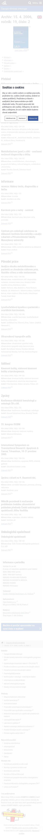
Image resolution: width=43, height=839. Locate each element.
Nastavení (22, 118)
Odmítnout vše (10, 118)
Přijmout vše (33, 118)
